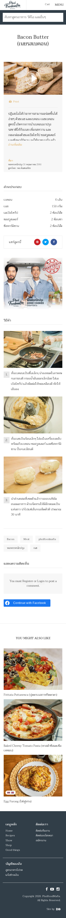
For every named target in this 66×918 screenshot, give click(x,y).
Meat (26, 539)
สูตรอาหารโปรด (14, 870)
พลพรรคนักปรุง (15, 548)
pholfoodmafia (47, 539)
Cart (47, 4)
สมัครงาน (41, 840)
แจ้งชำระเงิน (12, 875)
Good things (13, 850)
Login (41, 581)
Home (9, 831)
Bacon (10, 539)
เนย (35, 548)
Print (15, 101)
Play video (33, 78)
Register (27, 581)
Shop (9, 845)
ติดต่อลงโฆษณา (44, 835)
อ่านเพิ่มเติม (15, 144)
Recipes (10, 835)
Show (9, 840)
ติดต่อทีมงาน (43, 831)
